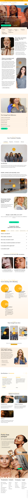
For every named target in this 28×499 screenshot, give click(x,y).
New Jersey (10, 486)
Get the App (16, 486)
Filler (1, 486)
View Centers (4, 364)
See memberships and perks (6, 447)
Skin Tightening (3, 492)
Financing (23, 488)
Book (25, 4)
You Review (9, 312)
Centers (11, 480)
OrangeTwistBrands (14, 344)
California (10, 482)
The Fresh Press (17, 487)
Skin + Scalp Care (3, 491)
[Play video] (14, 105)
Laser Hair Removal (3, 487)
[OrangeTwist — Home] (13, 4)
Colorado (10, 483)
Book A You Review (6, 25)
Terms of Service (24, 483)
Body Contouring (3, 482)
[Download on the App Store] (19, 452)
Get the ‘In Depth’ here (6, 87)
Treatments (5, 6)
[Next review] (26, 373)
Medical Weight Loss (4, 490)
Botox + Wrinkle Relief (4, 483)
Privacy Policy (24, 482)
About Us (16, 482)
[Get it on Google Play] (24, 452)
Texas (9, 487)
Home (1, 6)
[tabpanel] (14, 156)
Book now (19, 468)
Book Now (15, 25)
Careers (16, 483)
